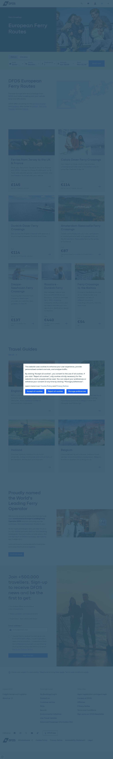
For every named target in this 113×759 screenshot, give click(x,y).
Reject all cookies (55, 391)
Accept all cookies (35, 391)
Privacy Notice (62, 386)
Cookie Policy (46, 386)
